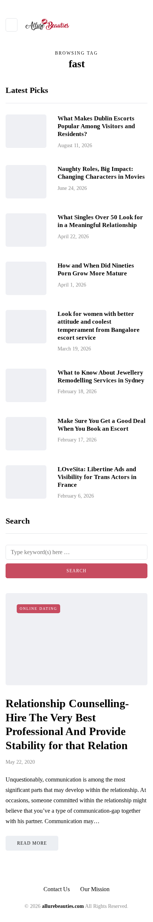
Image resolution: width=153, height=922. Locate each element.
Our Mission (95, 889)
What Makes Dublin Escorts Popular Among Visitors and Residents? (96, 126)
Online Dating (38, 608)
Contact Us (56, 889)
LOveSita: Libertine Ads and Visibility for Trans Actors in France (97, 477)
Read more (32, 843)
